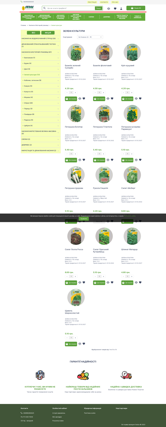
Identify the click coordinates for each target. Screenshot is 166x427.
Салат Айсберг (128, 188)
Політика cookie (89, 413)
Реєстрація (92, 2)
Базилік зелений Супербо (72, 66)
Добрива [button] (106, 17)
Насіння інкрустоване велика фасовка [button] (76, 17)
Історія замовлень (58, 413)
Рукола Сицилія (100, 188)
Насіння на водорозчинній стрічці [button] (28, 16)
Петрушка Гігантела (102, 127)
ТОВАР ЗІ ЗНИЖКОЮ (137, 16)
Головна (23, 25)
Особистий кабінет (59, 408)
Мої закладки (57, 417)
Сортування (67, 37)
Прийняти (84, 218)
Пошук (98, 8)
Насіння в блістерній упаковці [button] (60, 16)
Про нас (115, 2)
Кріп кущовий (127, 65)
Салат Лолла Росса (74, 249)
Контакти (104, 2)
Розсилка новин (58, 421)
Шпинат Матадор (129, 249)
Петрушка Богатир (74, 127)
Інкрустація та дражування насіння (122, 16)
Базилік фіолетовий (102, 65)
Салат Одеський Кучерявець (101, 250)
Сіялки (91, 17)
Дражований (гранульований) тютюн (44, 16)
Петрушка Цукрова (74, 188)
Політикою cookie (129, 216)
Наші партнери (121, 408)
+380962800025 (28, 1)
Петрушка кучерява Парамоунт (130, 128)
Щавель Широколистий (72, 312)
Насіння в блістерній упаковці (38, 25)
